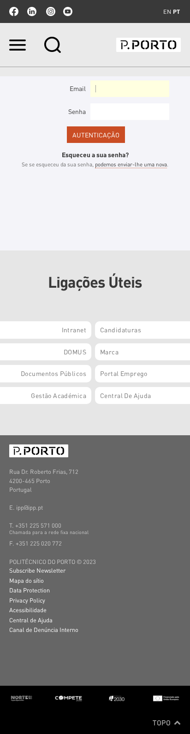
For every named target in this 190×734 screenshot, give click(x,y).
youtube (67, 11)
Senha (77, 111)
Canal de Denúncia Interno (43, 629)
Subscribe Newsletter (37, 570)
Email (78, 88)
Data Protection (29, 590)
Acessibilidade (28, 610)
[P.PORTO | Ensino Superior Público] (148, 45)
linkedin (31, 11)
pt (176, 11)
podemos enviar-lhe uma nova (131, 164)
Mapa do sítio (26, 580)
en (167, 11)
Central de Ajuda (31, 620)
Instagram (49, 11)
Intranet (74, 329)
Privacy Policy (27, 600)
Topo (162, 722)
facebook (13, 11)
